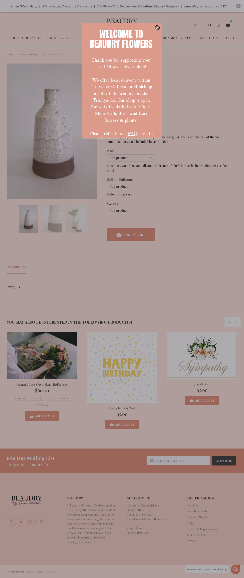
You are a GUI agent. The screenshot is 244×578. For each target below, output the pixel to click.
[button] (157, 27)
